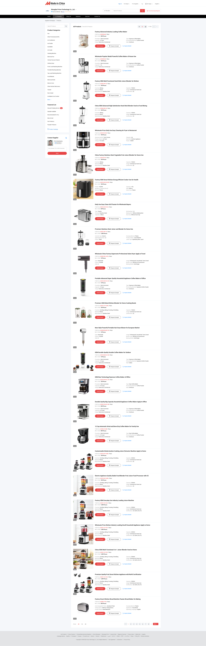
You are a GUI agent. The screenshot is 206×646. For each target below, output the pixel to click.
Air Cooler (49, 50)
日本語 (118, 636)
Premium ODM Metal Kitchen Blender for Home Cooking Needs (115, 303)
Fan (48, 33)
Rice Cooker (50, 93)
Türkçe (132, 636)
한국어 (113, 636)
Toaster (49, 89)
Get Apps (149, 4)
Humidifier (50, 46)
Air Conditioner (51, 40)
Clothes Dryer (50, 63)
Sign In (120, 4)
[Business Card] (66, 138)
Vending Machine (51, 53)
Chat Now (59, 143)
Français (79, 636)
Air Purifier (50, 43)
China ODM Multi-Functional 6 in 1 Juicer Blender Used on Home (116, 550)
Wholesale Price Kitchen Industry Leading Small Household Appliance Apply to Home (122, 525)
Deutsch (97, 636)
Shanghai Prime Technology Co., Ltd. (63, 9)
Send (57, 153)
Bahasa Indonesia (145, 636)
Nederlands (103, 636)
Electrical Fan (50, 56)
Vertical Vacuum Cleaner (53, 60)
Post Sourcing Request (154, 11)
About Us (68, 16)
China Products (71, 634)
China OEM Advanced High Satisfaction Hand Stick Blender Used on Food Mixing (121, 106)
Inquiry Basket (127, 46)
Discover (87, 16)
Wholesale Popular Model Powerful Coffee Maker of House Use (115, 56)
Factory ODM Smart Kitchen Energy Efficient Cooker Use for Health (116, 180)
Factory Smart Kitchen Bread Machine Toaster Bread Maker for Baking (117, 599)
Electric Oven (50, 83)
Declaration (119, 639)
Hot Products (63, 634)
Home (48, 16)
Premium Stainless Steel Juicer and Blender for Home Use (114, 229)
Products (59, 16)
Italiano (92, 636)
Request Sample (115, 46)
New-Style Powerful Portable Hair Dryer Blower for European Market (117, 328)
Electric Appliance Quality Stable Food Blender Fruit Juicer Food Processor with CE (122, 476)
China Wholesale (96, 634)
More (48, 99)
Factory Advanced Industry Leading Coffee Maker (111, 32)
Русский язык (86, 636)
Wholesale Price (105, 634)
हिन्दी (122, 636)
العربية (109, 636)
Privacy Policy (127, 639)
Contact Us (97, 16)
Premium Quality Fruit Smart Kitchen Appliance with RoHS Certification (118, 574)
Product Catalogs (53, 129)
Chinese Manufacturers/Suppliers (84, 634)
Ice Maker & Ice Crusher (53, 96)
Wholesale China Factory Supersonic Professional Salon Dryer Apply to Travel (120, 254)
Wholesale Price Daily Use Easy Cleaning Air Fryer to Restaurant (116, 130)
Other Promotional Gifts (53, 37)
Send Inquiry (100, 46)
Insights (143, 634)
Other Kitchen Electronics (53, 86)
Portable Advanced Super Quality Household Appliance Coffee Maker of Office (120, 278)
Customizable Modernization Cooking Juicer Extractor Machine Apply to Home (120, 451)
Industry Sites (113, 634)
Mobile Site (138, 634)
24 (78, 624)
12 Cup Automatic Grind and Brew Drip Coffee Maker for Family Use (117, 426)
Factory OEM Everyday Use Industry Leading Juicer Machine (114, 500)
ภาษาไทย (127, 636)
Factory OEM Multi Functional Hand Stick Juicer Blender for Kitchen (117, 81)
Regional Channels (122, 634)
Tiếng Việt (137, 636)
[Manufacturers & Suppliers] (55, 3)
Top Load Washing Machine (54, 73)
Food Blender (50, 76)
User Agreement (112, 639)
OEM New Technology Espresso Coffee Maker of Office (112, 377)
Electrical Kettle (51, 80)
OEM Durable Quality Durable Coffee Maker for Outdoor (113, 352)
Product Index (131, 634)
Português (73, 636)
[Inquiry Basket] (142, 4)
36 (82, 624)
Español (68, 636)
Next (155, 624)
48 (85, 624)
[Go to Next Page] (156, 26)
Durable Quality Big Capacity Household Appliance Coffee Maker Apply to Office (121, 402)
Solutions (78, 16)
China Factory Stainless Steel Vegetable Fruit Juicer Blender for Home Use (119, 155)
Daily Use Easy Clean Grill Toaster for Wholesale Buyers (113, 204)
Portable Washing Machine (54, 70)
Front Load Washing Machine (54, 66)
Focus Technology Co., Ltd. (92, 639)
